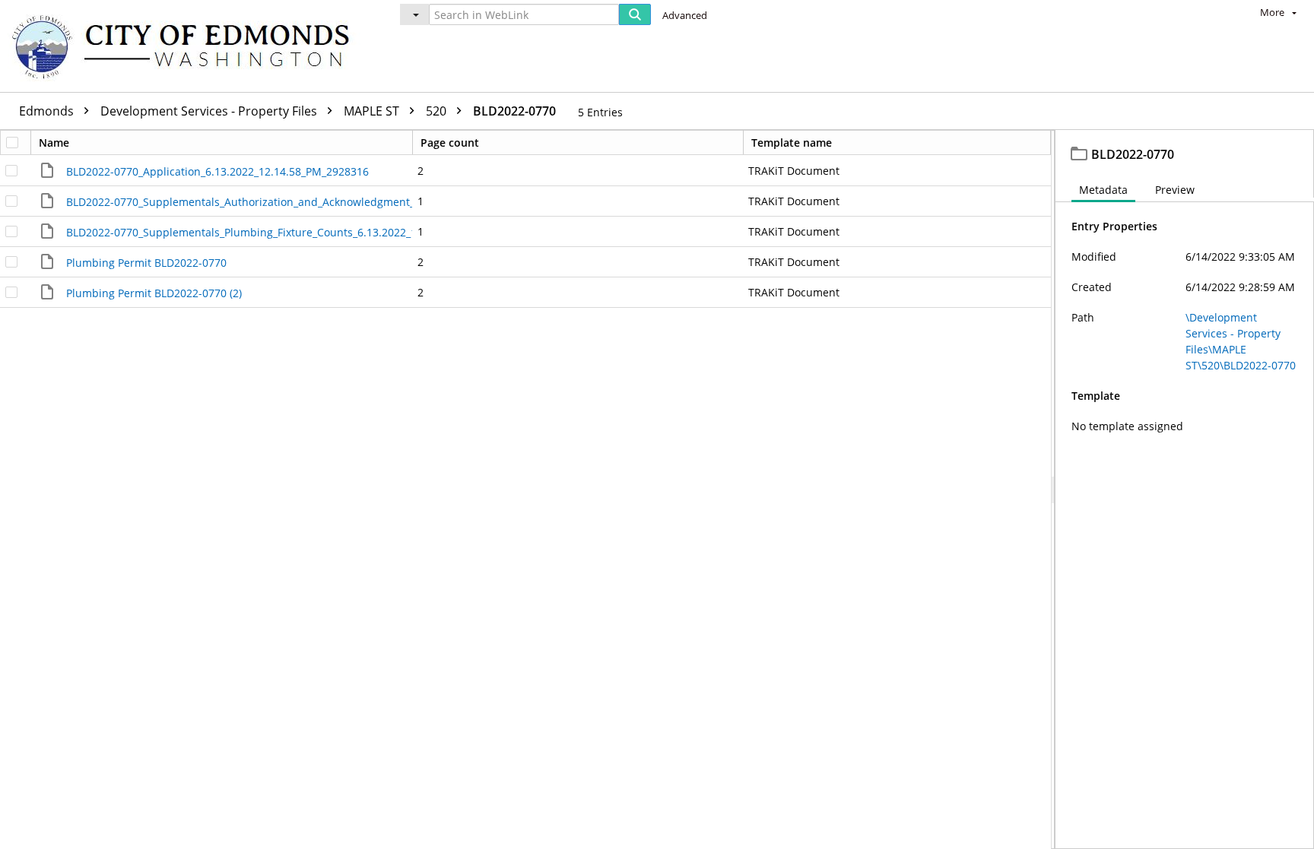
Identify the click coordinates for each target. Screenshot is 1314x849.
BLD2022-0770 (514, 111)
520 (437, 111)
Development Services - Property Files (210, 111)
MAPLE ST (373, 111)
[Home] (188, 46)
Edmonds (48, 111)
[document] (1184, 489)
